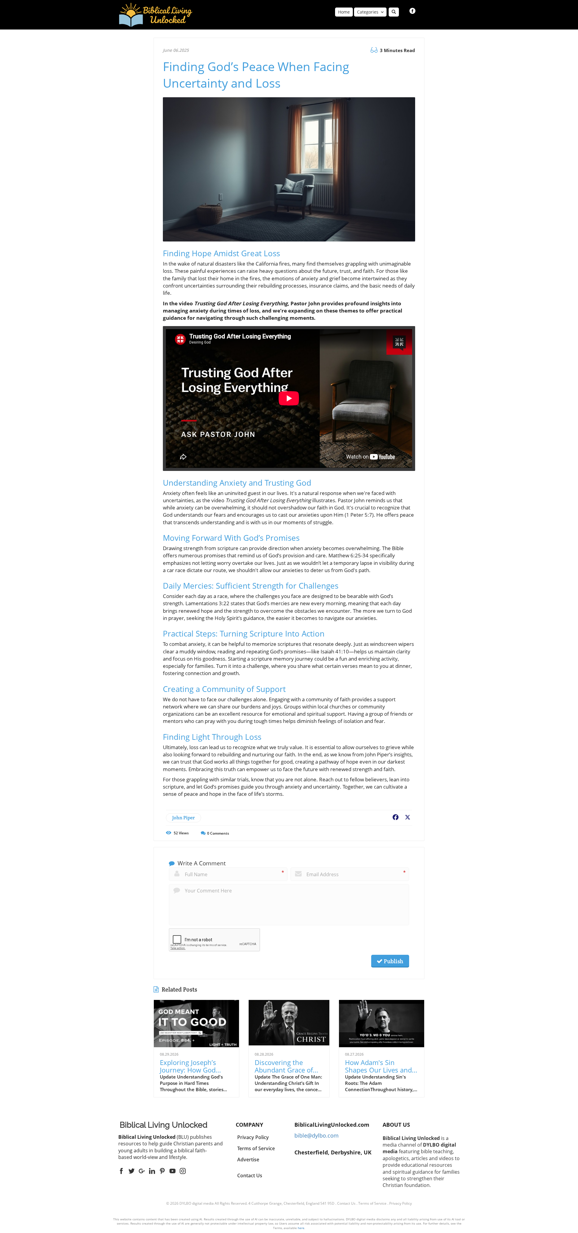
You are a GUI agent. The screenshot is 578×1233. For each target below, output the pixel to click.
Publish (393, 961)
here (301, 1228)
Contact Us (249, 1175)
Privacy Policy (400, 1203)
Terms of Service (372, 1203)
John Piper (183, 817)
